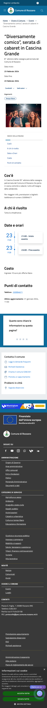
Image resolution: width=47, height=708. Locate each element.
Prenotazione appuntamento (17, 634)
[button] (23, 704)
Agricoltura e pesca (13, 497)
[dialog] (23, 687)
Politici (8, 477)
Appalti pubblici (12, 508)
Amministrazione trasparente (18, 657)
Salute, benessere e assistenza (18, 547)
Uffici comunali (12, 470)
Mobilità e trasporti (13, 543)
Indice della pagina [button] (15, 136)
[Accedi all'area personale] (37, 3)
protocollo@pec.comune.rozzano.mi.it (21, 614)
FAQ (7, 641)
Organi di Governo (13, 462)
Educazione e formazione (16, 524)
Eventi (31, 20)
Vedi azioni (21, 88)
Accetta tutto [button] (23, 693)
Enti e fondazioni (12, 474)
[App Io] (38, 450)
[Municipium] (31, 450)
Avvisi (8, 578)
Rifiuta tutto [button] (23, 699)
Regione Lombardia (11, 2)
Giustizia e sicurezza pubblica (17, 535)
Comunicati (10, 574)
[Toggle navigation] (4, 10)
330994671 (18, 292)
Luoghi (8, 592)
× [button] (44, 669)
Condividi (8, 88)
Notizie (8, 570)
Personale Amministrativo (16, 481)
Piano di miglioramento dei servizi (19, 664)
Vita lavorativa (11, 558)
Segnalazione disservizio (15, 637)
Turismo (9, 554)
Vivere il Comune (18, 20)
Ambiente (9, 501)
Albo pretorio (11, 661)
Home (5, 20)
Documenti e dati (13, 485)
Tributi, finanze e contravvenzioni (19, 551)
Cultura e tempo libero (15, 520)
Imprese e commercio (14, 539)
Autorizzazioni (11, 512)
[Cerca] (41, 10)
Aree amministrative (14, 466)
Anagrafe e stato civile (15, 504)
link (10, 688)
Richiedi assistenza (13, 645)
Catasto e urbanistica (14, 516)
